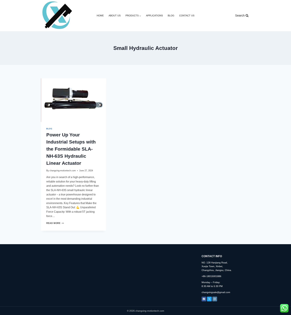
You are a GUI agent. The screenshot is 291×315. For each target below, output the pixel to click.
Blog (171, 15)
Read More (55, 223)
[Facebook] (204, 299)
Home (100, 15)
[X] (209, 299)
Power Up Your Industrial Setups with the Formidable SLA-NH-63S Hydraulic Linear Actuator (71, 149)
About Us (115, 15)
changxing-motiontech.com (63, 170)
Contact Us (186, 15)
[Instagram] (214, 299)
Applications (154, 15)
